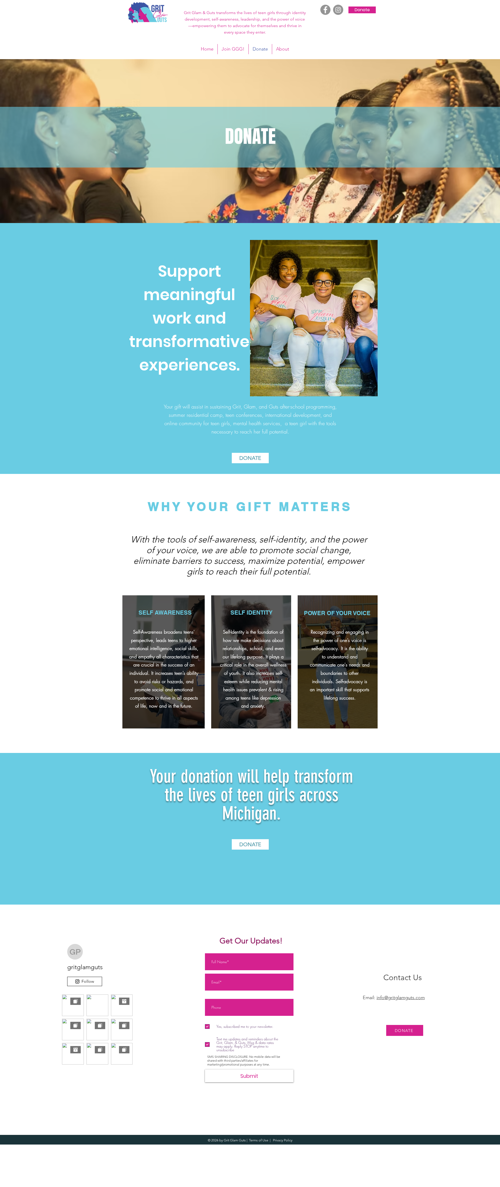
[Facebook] (325, 10)
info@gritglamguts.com (401, 997)
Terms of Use (258, 1140)
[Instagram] (338, 10)
